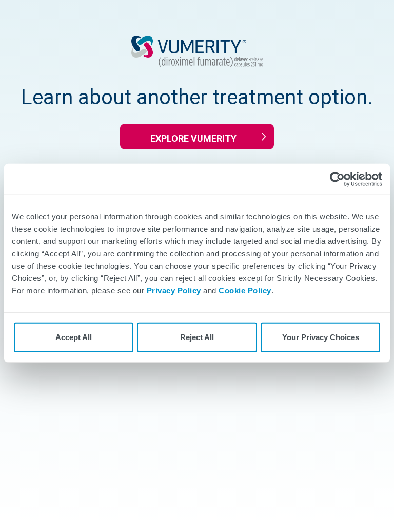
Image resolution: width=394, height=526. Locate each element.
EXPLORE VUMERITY (193, 138)
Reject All (197, 337)
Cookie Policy (245, 290)
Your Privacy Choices (320, 337)
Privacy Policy (174, 290)
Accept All (73, 337)
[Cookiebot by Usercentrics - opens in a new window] (337, 179)
